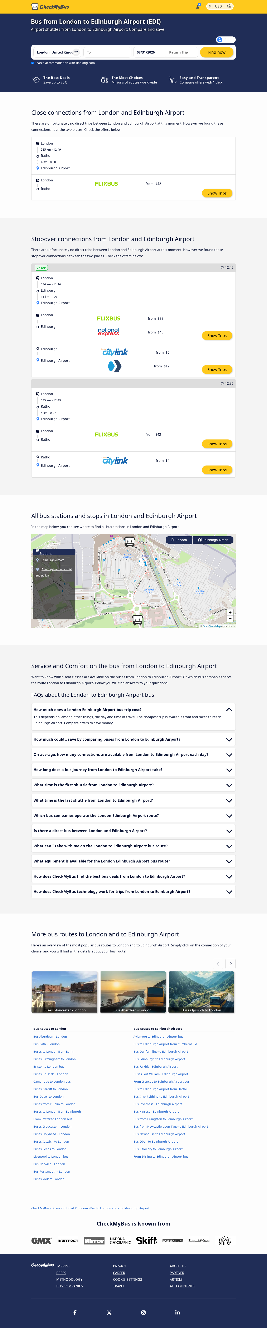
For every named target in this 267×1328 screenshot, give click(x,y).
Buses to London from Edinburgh (57, 1111)
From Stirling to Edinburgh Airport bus (161, 1156)
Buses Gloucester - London (52, 1126)
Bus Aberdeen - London (50, 1036)
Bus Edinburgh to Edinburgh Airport (159, 1059)
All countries (182, 1286)
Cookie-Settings (127, 1279)
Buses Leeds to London (50, 1149)
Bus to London (100, 1208)
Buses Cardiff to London (50, 1089)
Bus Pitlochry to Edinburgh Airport (158, 1149)
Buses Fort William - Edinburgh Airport (161, 1074)
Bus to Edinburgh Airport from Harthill (161, 1089)
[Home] (50, 7)
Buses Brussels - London (50, 1074)
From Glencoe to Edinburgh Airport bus (162, 1081)
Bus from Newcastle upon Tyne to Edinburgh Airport (171, 1126)
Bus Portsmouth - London (51, 1171)
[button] (129, 542)
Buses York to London (48, 1179)
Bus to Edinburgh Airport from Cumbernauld (165, 1044)
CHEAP (41, 268)
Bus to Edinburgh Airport (131, 1208)
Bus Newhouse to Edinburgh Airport (159, 1134)
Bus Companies (69, 1286)
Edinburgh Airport (215, 540)
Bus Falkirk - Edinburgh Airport (156, 1066)
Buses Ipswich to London (51, 1141)
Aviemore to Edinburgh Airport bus (158, 1036)
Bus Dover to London (48, 1096)
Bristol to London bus (48, 1066)
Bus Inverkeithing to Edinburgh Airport (161, 1096)
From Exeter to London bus (52, 1119)
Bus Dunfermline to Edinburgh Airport (161, 1051)
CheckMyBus (40, 1208)
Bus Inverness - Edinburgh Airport (158, 1104)
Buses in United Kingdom (70, 1208)
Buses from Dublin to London (54, 1104)
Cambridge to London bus (52, 1081)
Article (176, 1279)
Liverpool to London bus (50, 1156)
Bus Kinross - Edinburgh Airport (156, 1111)
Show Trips (217, 193)
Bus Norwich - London (49, 1164)
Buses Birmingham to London (54, 1059)
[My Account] (197, 6)
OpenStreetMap (212, 626)
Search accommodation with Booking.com (65, 63)
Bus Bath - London (46, 1044)
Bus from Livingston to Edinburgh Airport (163, 1119)
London (181, 540)
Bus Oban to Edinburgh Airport (156, 1141)
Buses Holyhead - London (51, 1134)
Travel (119, 1286)
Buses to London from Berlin (53, 1051)
